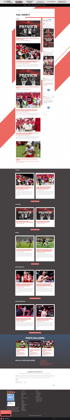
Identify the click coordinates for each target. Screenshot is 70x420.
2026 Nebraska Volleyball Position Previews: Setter (27, 87)
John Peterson (19, 161)
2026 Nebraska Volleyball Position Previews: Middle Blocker (27, 39)
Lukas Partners (22, 407)
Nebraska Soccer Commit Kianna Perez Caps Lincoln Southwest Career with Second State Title (44, 250)
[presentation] (20, 382)
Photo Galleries (21, 162)
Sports (29, 5)
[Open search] (45, 5)
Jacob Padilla (19, 40)
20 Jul (49, 51)
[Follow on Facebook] (7, 392)
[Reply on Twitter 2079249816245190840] (43, 94)
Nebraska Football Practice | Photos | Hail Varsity (27, 159)
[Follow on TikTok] (12, 392)
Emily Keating (18, 63)
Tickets (43, 5)
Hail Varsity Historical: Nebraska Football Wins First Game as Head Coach (27, 134)
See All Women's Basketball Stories (35, 332)
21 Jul (49, 23)
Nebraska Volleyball (27, 40)
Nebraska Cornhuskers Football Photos (30, 161)
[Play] (1, 418)
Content (25, 5)
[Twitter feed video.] (48, 90)
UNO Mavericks (43, 361)
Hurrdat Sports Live (38, 5)
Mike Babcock (18, 135)
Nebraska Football (27, 63)
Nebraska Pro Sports (44, 364)
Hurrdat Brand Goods (23, 409)
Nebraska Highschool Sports (46, 363)
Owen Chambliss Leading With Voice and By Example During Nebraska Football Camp (27, 110)
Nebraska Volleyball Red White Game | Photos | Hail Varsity (35, 350)
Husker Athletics (44, 360)
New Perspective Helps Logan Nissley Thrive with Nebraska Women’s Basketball (23, 319)
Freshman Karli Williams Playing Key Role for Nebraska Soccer (24, 250)
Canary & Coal (22, 408)
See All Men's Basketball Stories (35, 298)
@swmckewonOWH (45, 82)
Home (17, 10)
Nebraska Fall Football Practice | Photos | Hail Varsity (47, 350)
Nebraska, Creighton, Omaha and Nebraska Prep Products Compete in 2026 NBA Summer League (24, 284)
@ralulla (44, 100)
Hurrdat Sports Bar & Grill (24, 410)
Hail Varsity (46, 23)
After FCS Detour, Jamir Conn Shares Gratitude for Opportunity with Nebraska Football (28, 61)
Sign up (53, 385)
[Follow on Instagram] (11, 392)
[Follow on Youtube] (14, 392)
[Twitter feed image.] (48, 35)
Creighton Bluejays (44, 362)
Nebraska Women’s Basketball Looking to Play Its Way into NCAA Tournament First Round (44, 319)
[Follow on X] (9, 392)
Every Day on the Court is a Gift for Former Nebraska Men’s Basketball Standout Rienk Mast (44, 284)
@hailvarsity (45, 114)
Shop (33, 5)
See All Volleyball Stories (35, 229)
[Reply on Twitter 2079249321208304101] (43, 112)
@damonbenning (49, 100)
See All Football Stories (35, 201)
